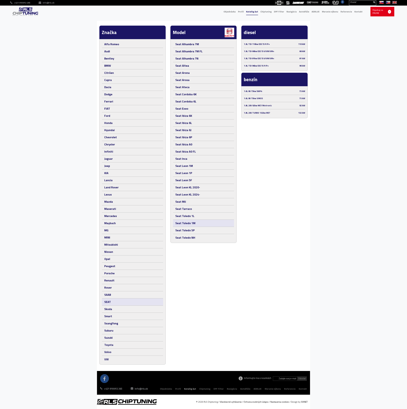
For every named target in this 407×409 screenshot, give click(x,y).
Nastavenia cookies (279, 401)
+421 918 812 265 (113, 389)
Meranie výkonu (330, 11)
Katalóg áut (252, 11)
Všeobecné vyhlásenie (231, 401)
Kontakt (358, 11)
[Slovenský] (381, 2)
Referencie (346, 11)
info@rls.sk (48, 2)
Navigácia (291, 11)
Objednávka (230, 11)
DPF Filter (279, 11)
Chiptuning (266, 11)
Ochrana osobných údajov (256, 401)
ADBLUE (316, 11)
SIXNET (304, 401)
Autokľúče (304, 11)
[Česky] (387, 2)
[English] (394, 2)
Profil (241, 11)
